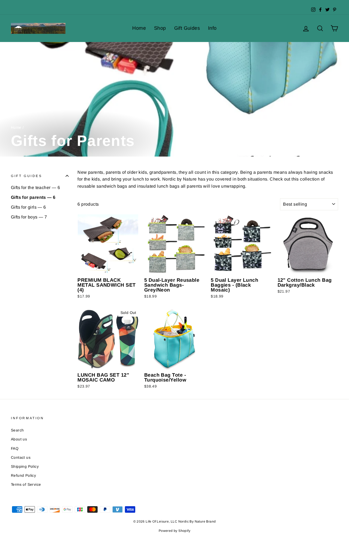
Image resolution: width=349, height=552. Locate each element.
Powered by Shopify (174, 531)
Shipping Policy (25, 466)
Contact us (21, 457)
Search (17, 430)
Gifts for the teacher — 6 (35, 187)
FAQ (15, 448)
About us (19, 439)
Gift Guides (187, 28)
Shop (160, 28)
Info (212, 28)
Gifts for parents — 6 (33, 197)
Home (139, 28)
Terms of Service (26, 484)
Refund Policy (23, 475)
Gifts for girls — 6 (28, 207)
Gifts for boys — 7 (29, 217)
